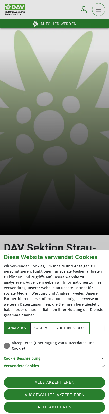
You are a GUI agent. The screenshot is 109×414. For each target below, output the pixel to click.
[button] (54, 358)
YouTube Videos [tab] (70, 328)
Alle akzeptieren (55, 382)
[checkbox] (54, 345)
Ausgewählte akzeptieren (55, 395)
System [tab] (41, 328)
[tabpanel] (54, 353)
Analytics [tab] (17, 328)
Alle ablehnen (54, 407)
